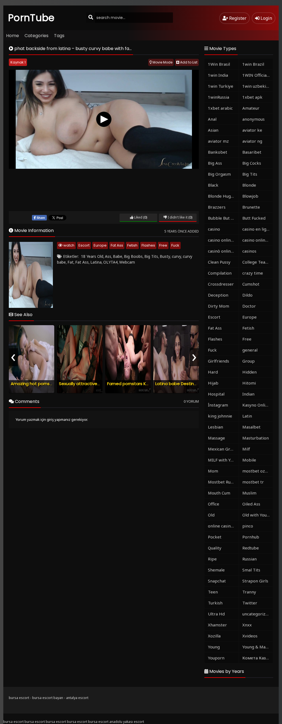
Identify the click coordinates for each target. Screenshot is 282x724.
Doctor (249, 306)
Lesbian (215, 427)
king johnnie (220, 416)
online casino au (223, 526)
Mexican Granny (223, 449)
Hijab (213, 383)
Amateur (250, 108)
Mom (213, 471)
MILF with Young (223, 460)
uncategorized (256, 614)
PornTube (31, 17)
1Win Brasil (219, 64)
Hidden (249, 372)
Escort (84, 245)
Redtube (250, 548)
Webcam (127, 262)
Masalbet (251, 427)
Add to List (188, 62)
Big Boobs (133, 256)
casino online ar (257, 240)
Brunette (251, 207)
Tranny (249, 592)
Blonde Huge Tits (223, 196)
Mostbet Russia (223, 482)
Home (12, 35)
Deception (218, 295)
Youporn (216, 658)
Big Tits (151, 256)
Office (213, 504)
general (249, 350)
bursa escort (19, 697)
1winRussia (218, 97)
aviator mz (218, 141)
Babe (117, 256)
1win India (218, 75)
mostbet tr (253, 482)
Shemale (216, 570)
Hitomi (249, 383)
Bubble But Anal (223, 218)
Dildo (247, 295)
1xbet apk (252, 97)
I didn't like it (177, 217)
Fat (70, 262)
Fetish (132, 245)
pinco (247, 526)
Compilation (220, 273)
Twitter (249, 603)
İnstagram (218, 405)
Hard (213, 372)
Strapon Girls (255, 581)
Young (214, 647)
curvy (176, 256)
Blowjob (250, 196)
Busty (165, 256)
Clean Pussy (219, 262)
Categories (36, 35)
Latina (96, 262)
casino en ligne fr (257, 229)
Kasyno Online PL (257, 405)
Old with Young (257, 515)
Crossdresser (221, 284)
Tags (59, 35)
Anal (212, 119)
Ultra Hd (216, 614)
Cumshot (250, 284)
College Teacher (257, 262)
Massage (216, 438)
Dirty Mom (218, 306)
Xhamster (217, 625)
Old (211, 515)
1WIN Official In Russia (257, 75)
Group (248, 361)
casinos (249, 251)
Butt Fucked (253, 218)
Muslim (249, 493)
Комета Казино (257, 658)
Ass (108, 256)
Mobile (249, 460)
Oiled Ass (251, 504)
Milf (246, 449)
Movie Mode (162, 62)
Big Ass (215, 163)
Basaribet (251, 152)
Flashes (148, 245)
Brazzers (217, 207)
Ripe (212, 559)
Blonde (249, 185)
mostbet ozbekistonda (257, 471)
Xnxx (247, 625)
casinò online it (222, 251)
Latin (247, 416)
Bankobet (217, 152)
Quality (214, 548)
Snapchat (217, 581)
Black (213, 185)
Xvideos (249, 636)
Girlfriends (218, 361)
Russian (249, 559)
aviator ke (252, 130)
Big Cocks (251, 163)
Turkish (215, 603)
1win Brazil (253, 64)
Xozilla (214, 636)
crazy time (252, 273)
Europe (100, 245)
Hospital (216, 394)
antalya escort (77, 697)
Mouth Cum (219, 493)
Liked (137, 217)
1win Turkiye (220, 86)
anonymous (253, 119)
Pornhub (250, 537)
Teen (213, 592)
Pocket (214, 537)
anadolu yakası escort (126, 721)
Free (163, 245)
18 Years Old (92, 256)
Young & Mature (257, 647)
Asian (213, 130)
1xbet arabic (220, 108)
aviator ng (252, 141)
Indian (248, 394)
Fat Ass (117, 245)
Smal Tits (251, 570)
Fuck (175, 245)
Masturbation (255, 438)
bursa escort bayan (47, 697)
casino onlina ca (223, 240)
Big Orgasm (219, 174)
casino (214, 229)
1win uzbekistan (257, 86)
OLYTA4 (110, 262)
